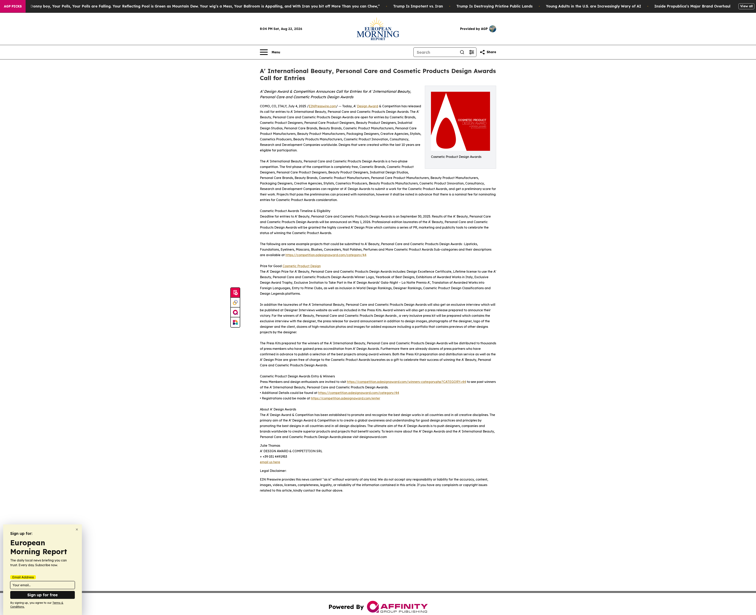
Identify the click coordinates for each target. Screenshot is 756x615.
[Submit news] (235, 293)
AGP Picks (13, 6)
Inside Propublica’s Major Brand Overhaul (692, 6)
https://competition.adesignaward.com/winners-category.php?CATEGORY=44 (406, 382)
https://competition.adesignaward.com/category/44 (325, 255)
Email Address (23, 577)
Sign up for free (42, 594)
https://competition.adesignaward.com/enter (345, 398)
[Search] (462, 52)
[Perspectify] (235, 303)
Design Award (367, 106)
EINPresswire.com (322, 106)
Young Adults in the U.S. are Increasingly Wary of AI (593, 6)
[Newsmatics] (235, 322)
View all (746, 6)
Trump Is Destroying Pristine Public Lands (494, 6)
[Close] (77, 529)
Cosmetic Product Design (302, 266)
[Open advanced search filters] (471, 52)
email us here (270, 462)
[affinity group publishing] (235, 312)
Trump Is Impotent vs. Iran (418, 6)
